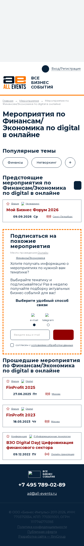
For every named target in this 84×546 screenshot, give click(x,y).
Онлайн (42, 252)
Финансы (15, 162)
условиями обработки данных (52, 345)
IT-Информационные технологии (52, 436)
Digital (29, 381)
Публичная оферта (42, 532)
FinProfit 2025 (20, 387)
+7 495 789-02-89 (42, 485)
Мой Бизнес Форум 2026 (32, 210)
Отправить (63, 335)
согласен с (44, 345)
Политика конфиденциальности (42, 527)
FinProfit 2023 (20, 415)
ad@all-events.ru (42, 494)
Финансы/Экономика (30, 257)
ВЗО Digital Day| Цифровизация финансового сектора (39, 445)
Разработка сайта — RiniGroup (42, 536)
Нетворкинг (46, 162)
